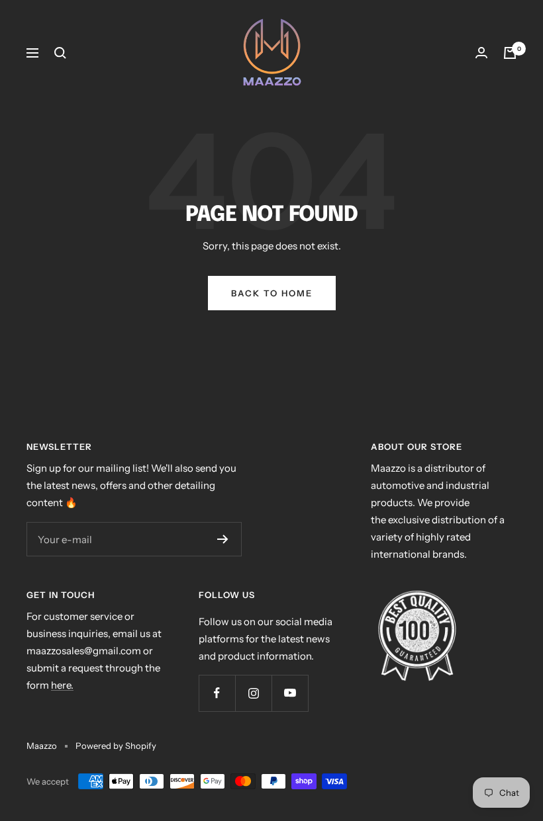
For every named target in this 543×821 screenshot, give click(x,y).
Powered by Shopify (115, 745)
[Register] (222, 539)
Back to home (272, 293)
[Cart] (510, 53)
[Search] (60, 53)
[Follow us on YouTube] (290, 693)
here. (62, 685)
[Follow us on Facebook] (217, 693)
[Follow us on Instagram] (253, 693)
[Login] (481, 53)
